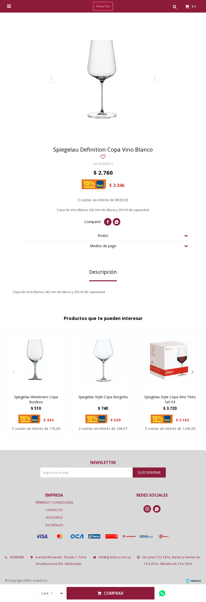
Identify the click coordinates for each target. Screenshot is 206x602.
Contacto (54, 510)
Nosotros (54, 517)
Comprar (113, 593)
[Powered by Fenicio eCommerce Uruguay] (193, 580)
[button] (174, 6)
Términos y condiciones (54, 502)
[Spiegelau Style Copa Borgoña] (103, 360)
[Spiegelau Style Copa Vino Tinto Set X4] (170, 360)
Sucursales (54, 525)
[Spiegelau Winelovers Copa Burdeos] (36, 360)
